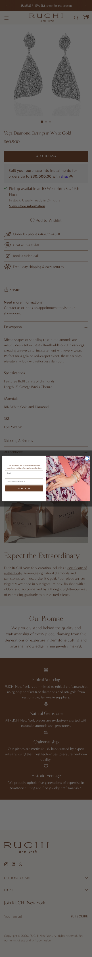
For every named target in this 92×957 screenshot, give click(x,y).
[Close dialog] (87, 458)
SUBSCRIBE (24, 488)
